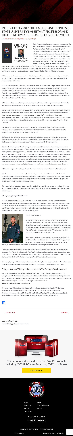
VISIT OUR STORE (36, 370)
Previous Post (9, 312)
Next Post (65, 312)
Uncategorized (19, 39)
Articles (26, 408)
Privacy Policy (19, 433)
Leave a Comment (7, 39)
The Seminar (28, 411)
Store (39, 403)
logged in (13, 324)
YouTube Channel (43, 405)
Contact (40, 408)
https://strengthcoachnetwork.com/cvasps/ (16, 283)
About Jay (27, 405)
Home (26, 403)
